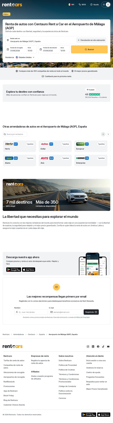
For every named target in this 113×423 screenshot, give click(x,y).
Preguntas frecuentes (95, 377)
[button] (92, 89)
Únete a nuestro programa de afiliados (42, 377)
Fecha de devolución (50, 48)
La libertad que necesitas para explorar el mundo (40, 216)
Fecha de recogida (16, 48)
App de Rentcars (10, 391)
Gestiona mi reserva (94, 368)
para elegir (10, 206)
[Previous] (103, 134)
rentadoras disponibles (46, 206)
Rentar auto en (15, 38)
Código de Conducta (67, 386)
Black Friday (9, 395)
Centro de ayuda (93, 372)
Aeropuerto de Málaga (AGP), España (63, 334)
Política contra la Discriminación (65, 392)
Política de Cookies (67, 370)
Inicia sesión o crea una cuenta (96, 361)
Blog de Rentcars (11, 400)
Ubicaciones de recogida (14, 372)
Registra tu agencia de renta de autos (40, 361)
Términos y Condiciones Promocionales (69, 380)
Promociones (9, 386)
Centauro (31, 334)
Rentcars (6, 334)
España (42, 334)
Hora (29, 48)
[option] (15, 356)
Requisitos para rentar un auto (96, 383)
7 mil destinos (19, 202)
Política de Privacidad (82, 317)
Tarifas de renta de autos (14, 360)
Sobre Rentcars (65, 360)
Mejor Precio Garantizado (97, 389)
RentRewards (9, 382)
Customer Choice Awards (14, 405)
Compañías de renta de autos (13, 366)
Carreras (62, 398)
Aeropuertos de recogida (14, 377)
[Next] (108, 134)
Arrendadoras (18, 334)
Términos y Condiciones (69, 374)
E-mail (51, 308)
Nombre (17, 308)
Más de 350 (47, 202)
